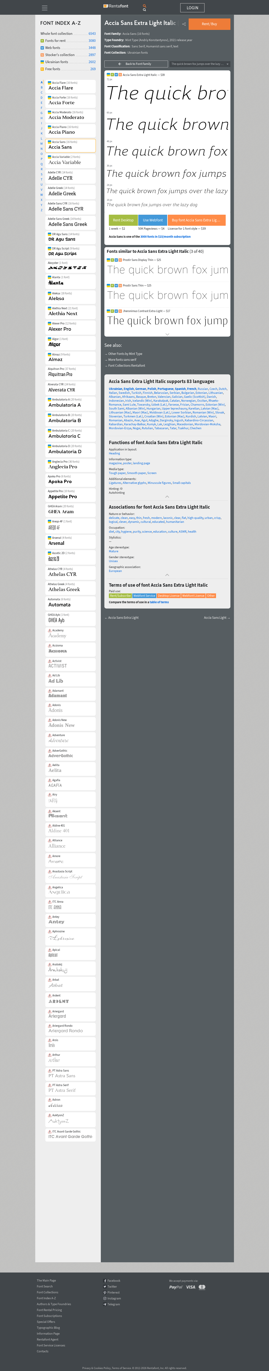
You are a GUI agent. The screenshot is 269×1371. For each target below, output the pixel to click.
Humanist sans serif (159, 46)
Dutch (223, 389)
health (192, 531)
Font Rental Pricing (49, 1309)
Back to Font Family (138, 64)
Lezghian (169, 424)
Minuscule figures (159, 483)
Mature (113, 551)
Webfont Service (144, 596)
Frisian (184, 404)
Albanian (115, 397)
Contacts (42, 1350)
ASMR (182, 531)
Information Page (48, 1332)
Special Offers (46, 1321)
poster (127, 463)
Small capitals (182, 483)
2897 (92, 54)
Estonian (201, 393)
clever (123, 522)
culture (172, 531)
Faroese (173, 404)
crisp (217, 518)
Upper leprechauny (174, 408)
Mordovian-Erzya (120, 428)
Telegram (114, 1304)
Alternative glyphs (134, 483)
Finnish (148, 393)
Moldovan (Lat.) (159, 412)
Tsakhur (183, 428)
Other (211, 596)
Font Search (45, 1285)
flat (184, 518)
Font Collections (47, 1291)
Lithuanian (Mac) (120, 412)
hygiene (126, 531)
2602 (92, 62)
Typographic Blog (48, 1327)
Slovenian (115, 416)
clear (177, 518)
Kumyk (151, 424)
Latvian (202, 416)
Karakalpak (160, 400)
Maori (212, 416)
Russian (203, 389)
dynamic (133, 522)
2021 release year (181, 40)
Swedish (124, 393)
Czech (213, 389)
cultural (146, 522)
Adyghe (154, 420)
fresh (146, 518)
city (117, 531)
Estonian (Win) (215, 404)
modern (156, 518)
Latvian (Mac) (209, 408)
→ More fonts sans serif (120, 359)
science (147, 531)
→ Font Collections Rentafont (124, 365)
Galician (177, 397)
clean (124, 518)
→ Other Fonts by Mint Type (123, 354)
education (160, 531)
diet (111, 531)
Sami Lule (129, 404)
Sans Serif (138, 46)
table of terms (159, 602)
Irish (128, 400)
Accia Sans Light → (217, 618)
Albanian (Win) (135, 408)
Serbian (175, 393)
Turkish (136, 393)
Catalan (175, 400)
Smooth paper (136, 473)
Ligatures (115, 483)
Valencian (164, 397)
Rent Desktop (123, 220)
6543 (92, 33)
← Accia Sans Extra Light (121, 618)
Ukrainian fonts (137, 52)
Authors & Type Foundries (54, 1303)
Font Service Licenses (51, 1344)
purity (137, 531)
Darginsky (166, 420)
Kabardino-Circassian (199, 420)
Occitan (202, 400)
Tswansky (143, 404)
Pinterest (114, 1292)
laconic (168, 518)
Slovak (219, 412)
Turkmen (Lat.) (133, 416)
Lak (159, 424)
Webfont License (193, 596)
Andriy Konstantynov (153, 40)
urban (209, 518)
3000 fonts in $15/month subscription (165, 236)
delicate (114, 518)
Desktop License (169, 596)
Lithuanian (216, 393)
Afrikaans (128, 397)
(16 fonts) (143, 34)
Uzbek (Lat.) (159, 404)
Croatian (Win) (153, 416)
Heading (114, 453)
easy (132, 518)
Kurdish (191, 416)
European (115, 571)
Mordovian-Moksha (207, 424)
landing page (141, 463)
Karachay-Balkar (135, 424)
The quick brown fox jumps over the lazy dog (198, 64)
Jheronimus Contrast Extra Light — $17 (146, 311)
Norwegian (188, 400)
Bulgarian (187, 393)
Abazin (128, 420)
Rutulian (147, 428)
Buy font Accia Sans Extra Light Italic (199, 220)
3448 (92, 47)
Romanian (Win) (203, 412)
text (175, 46)
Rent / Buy (209, 23)
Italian (113, 393)
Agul (144, 420)
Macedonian (185, 424)
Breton (151, 397)
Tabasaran (161, 428)
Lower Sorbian (181, 412)
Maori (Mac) (140, 412)
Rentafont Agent (47, 1338)
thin (139, 518)
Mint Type (131, 40)
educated (158, 522)
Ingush (178, 420)
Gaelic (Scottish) (194, 397)
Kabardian (116, 424)
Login (192, 7)
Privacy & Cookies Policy (96, 1368)
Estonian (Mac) (174, 416)
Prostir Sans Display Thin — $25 (142, 260)
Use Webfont (153, 220)
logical (113, 522)
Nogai (136, 428)
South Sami (116, 408)
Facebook (114, 1281)
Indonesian (116, 400)
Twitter (112, 1286)
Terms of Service (121, 1368)
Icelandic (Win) (142, 400)
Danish (211, 397)
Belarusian (161, 393)
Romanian (115, 420)
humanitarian (175, 522)
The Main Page (46, 1279)
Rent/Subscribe (120, 596)
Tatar (173, 428)
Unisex (113, 561)
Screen (152, 473)
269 (93, 69)
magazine (115, 463)
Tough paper (117, 473)
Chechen (195, 428)
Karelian (193, 408)
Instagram (114, 1298)
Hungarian (153, 408)
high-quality (195, 518)
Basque (141, 397)
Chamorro (197, 404)
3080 (92, 40)
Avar (137, 420)
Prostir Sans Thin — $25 (137, 285)
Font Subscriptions (49, 1315)
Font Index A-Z (46, 1297)
